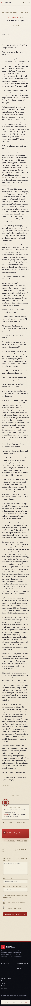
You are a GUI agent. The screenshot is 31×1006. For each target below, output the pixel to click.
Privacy (3, 985)
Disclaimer (4, 988)
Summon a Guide (6, 978)
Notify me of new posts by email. (13, 908)
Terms (3, 983)
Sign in (6, 814)
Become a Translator (23, 963)
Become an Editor (22, 966)
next (27, 1002)
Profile (19, 968)
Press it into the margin (15, 914)
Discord (19, 971)
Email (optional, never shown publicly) (15, 886)
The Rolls (3, 966)
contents (14, 1002)
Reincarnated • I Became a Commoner (15, 12)
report (25, 840)
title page (5, 1002)
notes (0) (20, 840)
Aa (21, 1002)
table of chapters (9, 840)
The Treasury (5, 981)
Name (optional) (8, 878)
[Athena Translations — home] (2, 2)
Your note (6, 860)
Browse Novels (5, 963)
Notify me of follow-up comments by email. (14, 903)
